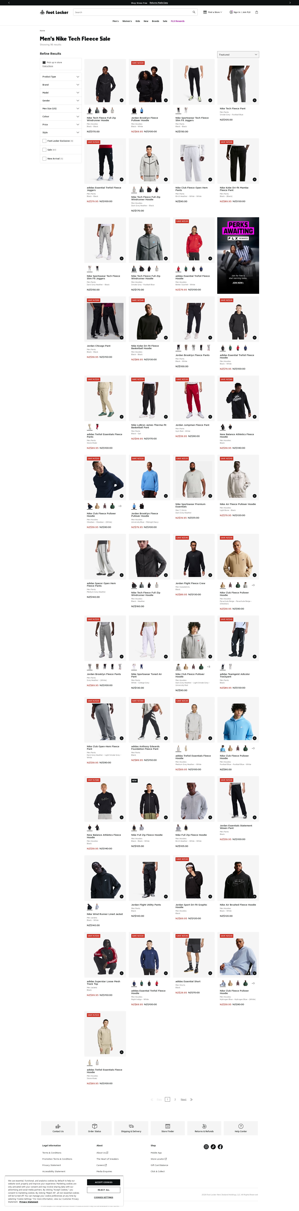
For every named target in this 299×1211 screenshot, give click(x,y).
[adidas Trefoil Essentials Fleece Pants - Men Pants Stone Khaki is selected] (90, 427)
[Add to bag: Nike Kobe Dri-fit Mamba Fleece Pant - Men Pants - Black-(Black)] (254, 179)
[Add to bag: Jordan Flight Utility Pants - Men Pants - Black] (166, 896)
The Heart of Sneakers (108, 1159)
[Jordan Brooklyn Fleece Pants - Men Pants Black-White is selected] (178, 347)
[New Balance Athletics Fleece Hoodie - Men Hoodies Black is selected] (223, 427)
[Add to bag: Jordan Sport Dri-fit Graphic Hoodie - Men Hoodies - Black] (210, 896)
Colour (46, 116)
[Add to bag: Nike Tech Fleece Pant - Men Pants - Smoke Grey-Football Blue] (254, 100)
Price (45, 124)
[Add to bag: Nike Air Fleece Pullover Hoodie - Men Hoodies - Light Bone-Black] (254, 496)
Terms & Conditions (51, 1152)
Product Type (49, 76)
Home (42, 30)
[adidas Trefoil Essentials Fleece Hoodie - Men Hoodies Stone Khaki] (186, 748)
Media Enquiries (104, 1171)
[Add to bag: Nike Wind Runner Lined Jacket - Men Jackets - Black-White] (121, 896)
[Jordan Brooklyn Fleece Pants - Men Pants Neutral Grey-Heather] (209, 347)
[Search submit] (194, 12)
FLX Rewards (178, 21)
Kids (138, 21)
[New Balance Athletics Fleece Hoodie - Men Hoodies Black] (230, 427)
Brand (46, 84)
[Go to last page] (191, 1099)
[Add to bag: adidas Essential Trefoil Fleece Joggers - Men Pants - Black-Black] (121, 179)
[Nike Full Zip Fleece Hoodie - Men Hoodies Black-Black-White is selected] (134, 827)
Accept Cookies (103, 1182)
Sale (165, 21)
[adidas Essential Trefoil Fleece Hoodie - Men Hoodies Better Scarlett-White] (238, 347)
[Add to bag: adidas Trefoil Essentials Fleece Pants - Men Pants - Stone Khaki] (121, 417)
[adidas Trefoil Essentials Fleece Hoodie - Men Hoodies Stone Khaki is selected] (90, 1062)
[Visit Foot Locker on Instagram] (206, 1146)
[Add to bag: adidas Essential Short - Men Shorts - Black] (210, 973)
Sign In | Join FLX (242, 12)
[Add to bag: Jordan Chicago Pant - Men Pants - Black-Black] (121, 337)
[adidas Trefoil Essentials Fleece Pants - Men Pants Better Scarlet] (97, 427)
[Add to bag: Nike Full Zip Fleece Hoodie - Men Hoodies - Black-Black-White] (166, 817)
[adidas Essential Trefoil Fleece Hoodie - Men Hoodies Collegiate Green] (186, 268)
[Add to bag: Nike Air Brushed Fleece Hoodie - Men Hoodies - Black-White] (254, 896)
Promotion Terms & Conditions (57, 1159)
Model (46, 92)
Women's (127, 21)
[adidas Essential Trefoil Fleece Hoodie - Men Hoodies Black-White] (193, 268)
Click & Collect (158, 1171)
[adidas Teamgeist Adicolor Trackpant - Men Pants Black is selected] (223, 666)
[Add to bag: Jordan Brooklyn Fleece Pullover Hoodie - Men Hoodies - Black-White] (166, 100)
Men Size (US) (50, 108)
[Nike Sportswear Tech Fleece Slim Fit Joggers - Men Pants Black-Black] (97, 268)
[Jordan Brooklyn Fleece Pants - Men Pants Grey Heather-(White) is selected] (90, 666)
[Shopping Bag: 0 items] (256, 12)
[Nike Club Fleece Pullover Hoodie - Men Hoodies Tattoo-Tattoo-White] (105, 506)
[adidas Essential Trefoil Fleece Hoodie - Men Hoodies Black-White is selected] (223, 347)
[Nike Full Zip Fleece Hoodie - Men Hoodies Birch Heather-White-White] (142, 827)
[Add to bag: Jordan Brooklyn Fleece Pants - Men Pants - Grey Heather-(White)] (121, 656)
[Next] (290, 2)
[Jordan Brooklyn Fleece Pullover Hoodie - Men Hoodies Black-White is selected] (134, 110)
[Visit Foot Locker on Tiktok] (213, 1146)
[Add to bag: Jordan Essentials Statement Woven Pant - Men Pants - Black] (254, 817)
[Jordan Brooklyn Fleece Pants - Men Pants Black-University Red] (201, 347)
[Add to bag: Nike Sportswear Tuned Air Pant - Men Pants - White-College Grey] (166, 656)
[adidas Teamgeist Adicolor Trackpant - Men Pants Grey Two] (230, 666)
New (146, 21)
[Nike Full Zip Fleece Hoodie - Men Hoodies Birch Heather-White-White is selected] (178, 827)
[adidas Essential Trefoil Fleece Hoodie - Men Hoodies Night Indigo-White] (201, 268)
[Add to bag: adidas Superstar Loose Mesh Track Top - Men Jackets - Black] (121, 973)
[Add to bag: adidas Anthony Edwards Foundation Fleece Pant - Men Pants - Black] (166, 738)
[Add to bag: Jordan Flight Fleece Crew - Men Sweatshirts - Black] (210, 575)
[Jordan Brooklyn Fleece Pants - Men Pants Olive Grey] (186, 347)
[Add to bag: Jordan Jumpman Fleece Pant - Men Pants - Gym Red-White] (210, 417)
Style (45, 132)
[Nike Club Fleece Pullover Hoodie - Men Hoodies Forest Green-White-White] (112, 506)
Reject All (103, 1190)
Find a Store (48, 66)
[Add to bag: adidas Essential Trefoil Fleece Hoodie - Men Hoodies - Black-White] (254, 337)
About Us (101, 1152)
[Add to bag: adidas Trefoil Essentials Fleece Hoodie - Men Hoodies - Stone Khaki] (121, 1052)
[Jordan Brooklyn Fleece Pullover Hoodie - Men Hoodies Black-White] (142, 506)
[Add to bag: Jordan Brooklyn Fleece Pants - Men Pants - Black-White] (210, 337)
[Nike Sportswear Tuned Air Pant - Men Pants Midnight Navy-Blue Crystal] (142, 666)
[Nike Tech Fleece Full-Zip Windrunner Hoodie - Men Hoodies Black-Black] (157, 189)
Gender (46, 100)
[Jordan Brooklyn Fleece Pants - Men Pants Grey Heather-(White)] (193, 347)
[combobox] (135, 12)
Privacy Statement (51, 1165)
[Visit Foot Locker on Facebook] (220, 1146)
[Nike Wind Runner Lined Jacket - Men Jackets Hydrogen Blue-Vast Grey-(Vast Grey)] (97, 906)
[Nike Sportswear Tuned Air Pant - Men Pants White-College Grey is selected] (134, 666)
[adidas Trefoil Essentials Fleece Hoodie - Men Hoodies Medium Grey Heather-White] (97, 1062)
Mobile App (156, 1152)
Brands (155, 21)
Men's (116, 21)
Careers (100, 1165)
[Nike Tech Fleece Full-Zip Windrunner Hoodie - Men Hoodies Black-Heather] (105, 110)
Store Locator (157, 1159)
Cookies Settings (103, 1197)
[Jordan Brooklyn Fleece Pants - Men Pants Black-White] (105, 666)
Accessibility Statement (53, 1171)
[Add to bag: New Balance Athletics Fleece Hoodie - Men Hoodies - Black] (254, 417)
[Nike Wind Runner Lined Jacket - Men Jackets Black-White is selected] (90, 906)
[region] (149, 3)
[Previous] (9, 2)
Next (183, 1099)
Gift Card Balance (159, 1165)
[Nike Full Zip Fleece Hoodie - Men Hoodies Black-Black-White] (186, 827)
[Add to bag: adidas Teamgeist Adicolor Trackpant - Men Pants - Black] (254, 656)
